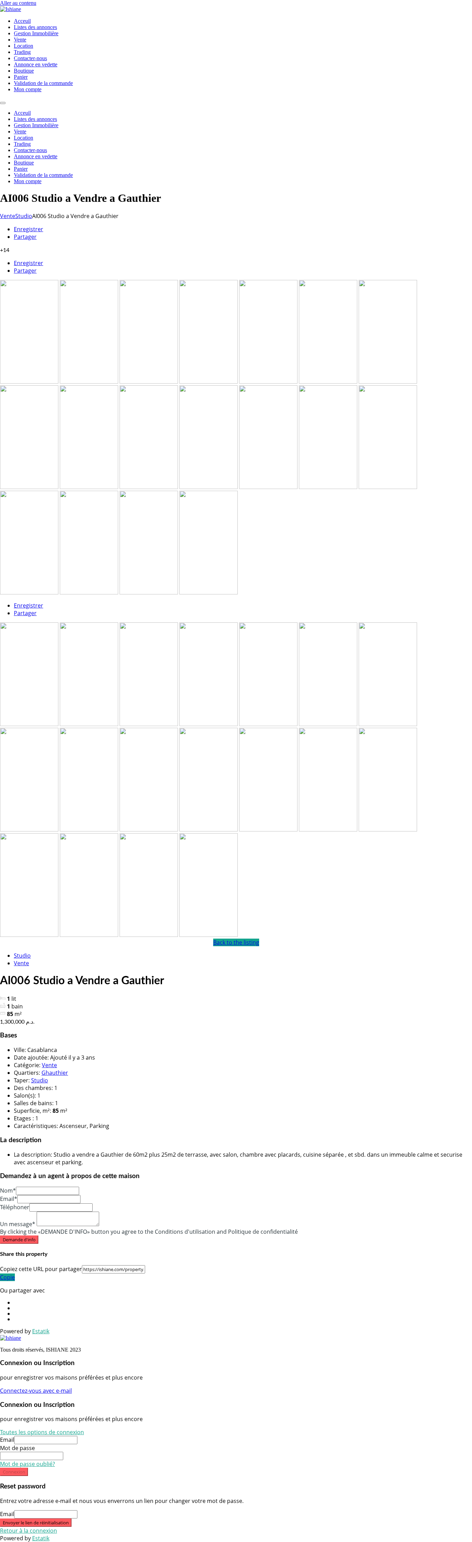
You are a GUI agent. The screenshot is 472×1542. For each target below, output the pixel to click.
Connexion (14, 1472)
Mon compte (27, 89)
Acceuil (22, 21)
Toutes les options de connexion (42, 1432)
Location (23, 46)
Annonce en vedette (35, 64)
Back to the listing (236, 942)
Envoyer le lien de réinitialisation (36, 1523)
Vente (20, 40)
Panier (21, 77)
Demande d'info (19, 1240)
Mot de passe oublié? (27, 1464)
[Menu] (3, 103)
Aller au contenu (18, 3)
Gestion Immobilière (36, 33)
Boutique (24, 71)
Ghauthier (54, 1072)
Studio (23, 216)
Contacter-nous (30, 58)
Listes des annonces (35, 27)
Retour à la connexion (28, 1530)
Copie (7, 1277)
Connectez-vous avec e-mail (36, 1390)
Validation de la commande (43, 83)
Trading (22, 52)
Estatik (40, 1331)
